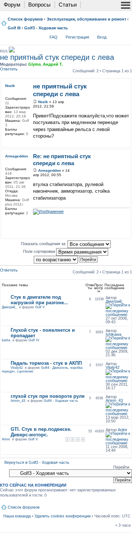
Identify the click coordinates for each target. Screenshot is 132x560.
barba (6, 340)
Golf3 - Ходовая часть (46, 28)
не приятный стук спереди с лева (57, 57)
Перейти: (121, 467)
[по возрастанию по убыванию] (66, 259)
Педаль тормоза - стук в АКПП (46, 363)
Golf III (14, 28)
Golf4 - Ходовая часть (61, 401)
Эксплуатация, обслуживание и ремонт (86, 19)
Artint (6, 439)
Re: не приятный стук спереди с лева (62, 159)
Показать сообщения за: (44, 243)
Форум (12, 4)
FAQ (54, 37)
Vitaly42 (17, 368)
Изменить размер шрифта (125, 35)
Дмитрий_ (9, 307)
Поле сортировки (39, 251)
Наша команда (17, 516)
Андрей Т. (53, 64)
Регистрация (77, 37)
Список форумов (25, 19)
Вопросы (39, 4)
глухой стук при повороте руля (48, 396)
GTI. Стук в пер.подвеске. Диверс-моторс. (41, 431)
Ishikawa (113, 334)
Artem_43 (18, 401)
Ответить (9, 69)
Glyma (34, 64)
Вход (101, 37)
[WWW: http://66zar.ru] (8, 222)
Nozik (43, 102)
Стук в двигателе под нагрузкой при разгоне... (39, 299)
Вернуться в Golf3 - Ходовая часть (36, 462)
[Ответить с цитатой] (119, 85)
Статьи (68, 4)
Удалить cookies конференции (62, 516)
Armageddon (49, 170)
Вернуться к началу (128, 142)
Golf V (40, 307)
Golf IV (34, 340)
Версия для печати (114, 35)
